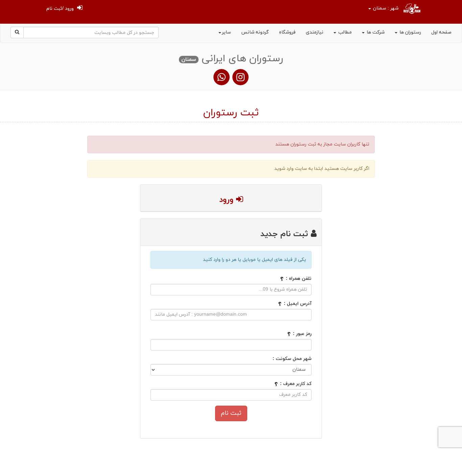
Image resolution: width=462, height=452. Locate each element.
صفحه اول (441, 32)
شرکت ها (375, 32)
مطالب (344, 32)
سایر (226, 32)
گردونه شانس (255, 32)
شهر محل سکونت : (292, 359)
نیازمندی (314, 32)
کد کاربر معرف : (295, 384)
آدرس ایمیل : (297, 303)
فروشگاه (287, 32)
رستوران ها (409, 32)
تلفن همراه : (298, 278)
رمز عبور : (302, 334)
